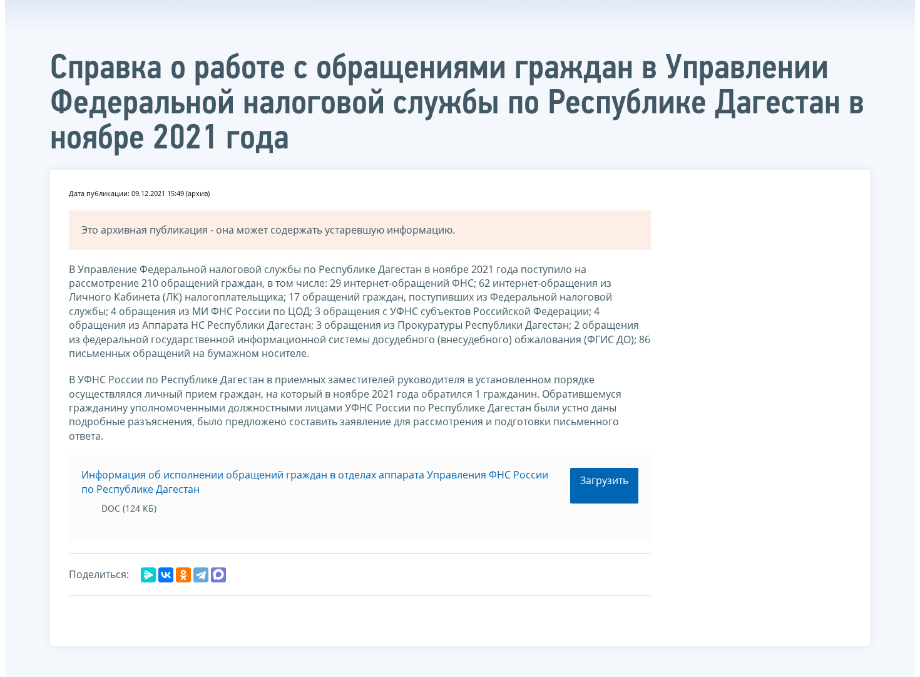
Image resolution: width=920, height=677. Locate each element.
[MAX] (218, 574)
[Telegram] (200, 574)
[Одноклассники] (183, 574)
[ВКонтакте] (165, 574)
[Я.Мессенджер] (148, 574)
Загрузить (604, 480)
